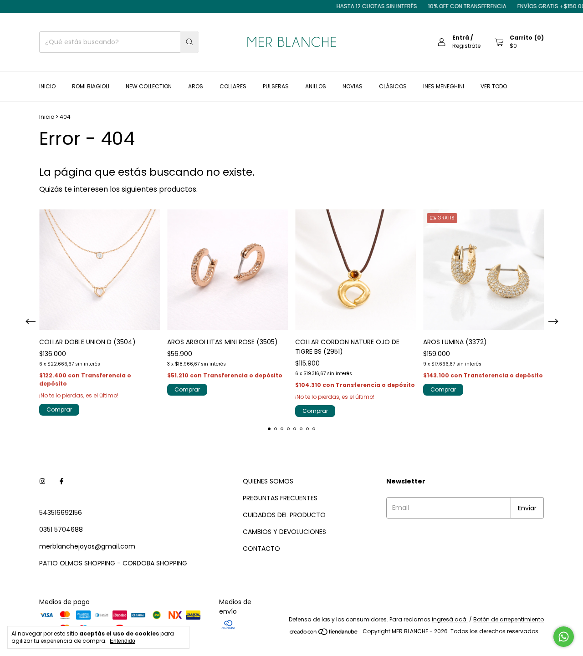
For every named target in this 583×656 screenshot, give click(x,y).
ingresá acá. (450, 619)
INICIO (47, 86)
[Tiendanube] (324, 633)
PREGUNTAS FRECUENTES (280, 498)
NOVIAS (353, 86)
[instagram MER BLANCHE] (42, 481)
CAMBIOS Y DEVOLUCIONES (284, 531)
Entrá (460, 37)
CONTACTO (261, 548)
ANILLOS (315, 86)
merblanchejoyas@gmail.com (87, 546)
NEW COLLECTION (149, 86)
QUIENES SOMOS (268, 481)
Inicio (46, 117)
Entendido (122, 641)
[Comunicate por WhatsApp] (563, 636)
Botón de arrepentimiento (508, 619)
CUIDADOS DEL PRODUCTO (284, 514)
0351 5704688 (61, 529)
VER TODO (494, 86)
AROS (195, 86)
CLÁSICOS (393, 86)
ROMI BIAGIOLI (90, 86)
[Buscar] (189, 42)
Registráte (466, 46)
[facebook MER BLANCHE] (61, 481)
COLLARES (233, 86)
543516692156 (60, 512)
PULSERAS (276, 86)
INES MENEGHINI (443, 86)
